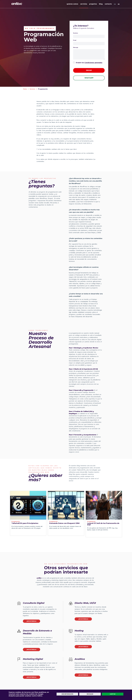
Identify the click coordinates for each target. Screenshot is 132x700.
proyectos (93, 4)
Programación (15, 521)
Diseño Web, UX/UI (85, 603)
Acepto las (88, 62)
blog (101, 4)
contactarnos (33, 207)
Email (74, 40)
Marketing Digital (33, 659)
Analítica (80, 659)
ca (115, 4)
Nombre (75, 33)
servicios (83, 4)
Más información (67, 694)
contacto (108, 4)
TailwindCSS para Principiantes (24, 523)
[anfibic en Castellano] (16, 3)
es (119, 4)
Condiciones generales (93, 62)
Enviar (89, 70)
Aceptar (112, 694)
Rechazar (90, 694)
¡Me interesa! (31, 621)
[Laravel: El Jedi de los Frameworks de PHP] (104, 505)
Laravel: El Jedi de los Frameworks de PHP (103, 524)
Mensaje (75, 47)
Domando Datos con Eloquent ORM (64, 523)
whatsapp (88, 78)
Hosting (79, 630)
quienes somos (72, 4)
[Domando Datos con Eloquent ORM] (66, 505)
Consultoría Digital (33, 603)
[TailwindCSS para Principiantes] (28, 505)
